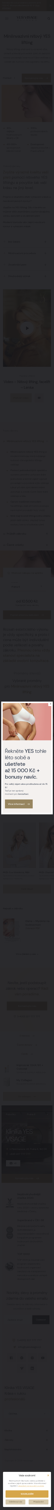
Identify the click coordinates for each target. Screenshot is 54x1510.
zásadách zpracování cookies (31, 1486)
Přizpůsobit (38, 1502)
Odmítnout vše (15, 1502)
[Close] (50, 704)
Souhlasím (27, 1494)
